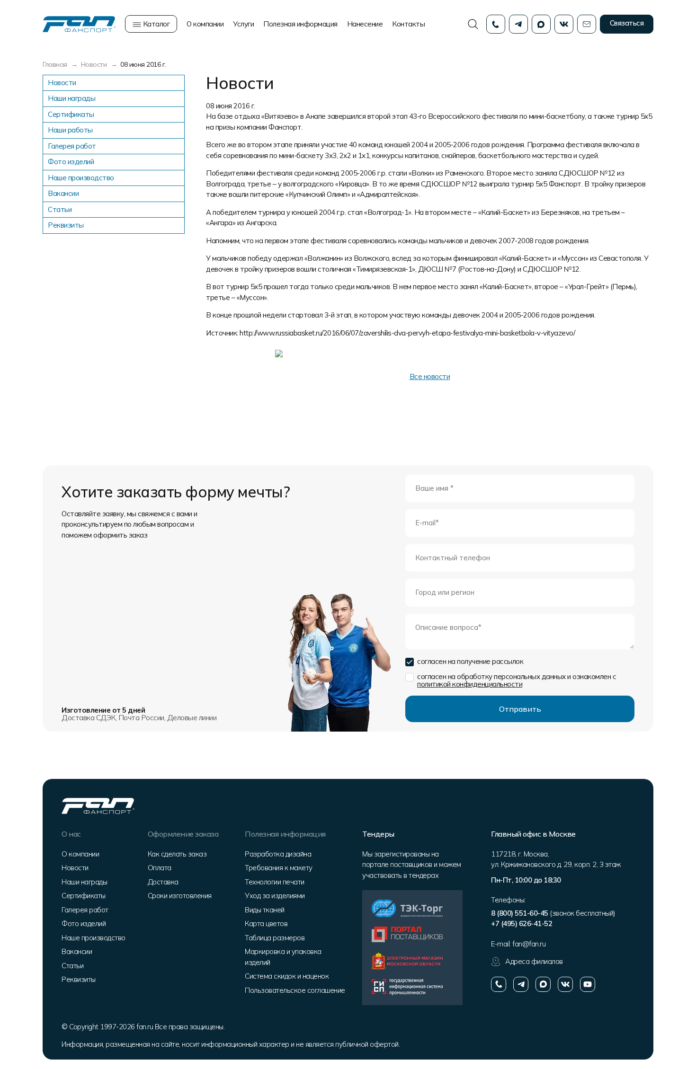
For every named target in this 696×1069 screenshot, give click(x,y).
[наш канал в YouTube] (587, 984)
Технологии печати (274, 881)
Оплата (159, 867)
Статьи (59, 209)
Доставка (163, 881)
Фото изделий (71, 161)
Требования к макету (278, 867)
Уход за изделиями (275, 895)
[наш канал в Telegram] (520, 984)
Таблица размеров (274, 937)
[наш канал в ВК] (565, 984)
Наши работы (70, 129)
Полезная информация (300, 23)
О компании (205, 23)
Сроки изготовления (180, 895)
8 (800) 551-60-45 (519, 913)
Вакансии (63, 193)
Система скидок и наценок (287, 976)
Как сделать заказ (177, 853)
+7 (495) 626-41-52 (521, 923)
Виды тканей (265, 909)
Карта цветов (266, 923)
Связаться (627, 22)
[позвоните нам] (498, 984)
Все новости (430, 376)
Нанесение (365, 23)
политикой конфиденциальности (469, 684)
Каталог (155, 23)
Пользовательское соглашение (295, 990)
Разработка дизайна (278, 853)
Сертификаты (71, 114)
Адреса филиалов (534, 961)
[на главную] (79, 23)
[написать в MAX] (543, 984)
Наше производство (81, 177)
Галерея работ (72, 145)
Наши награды (71, 98)
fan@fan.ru (528, 943)
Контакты (408, 23)
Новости (62, 82)
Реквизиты (66, 225)
